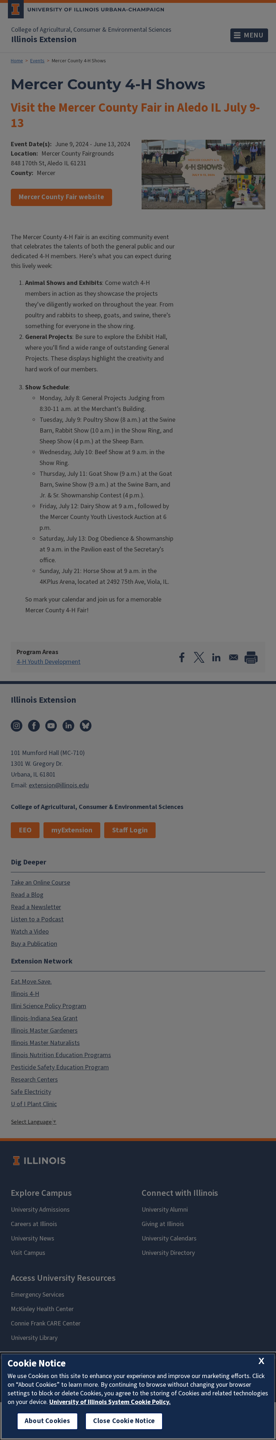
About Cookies (47, 1421)
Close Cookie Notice (124, 1421)
